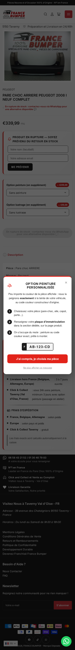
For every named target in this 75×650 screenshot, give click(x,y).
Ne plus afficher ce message (37, 367)
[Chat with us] (66, 641)
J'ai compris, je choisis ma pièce (37, 359)
